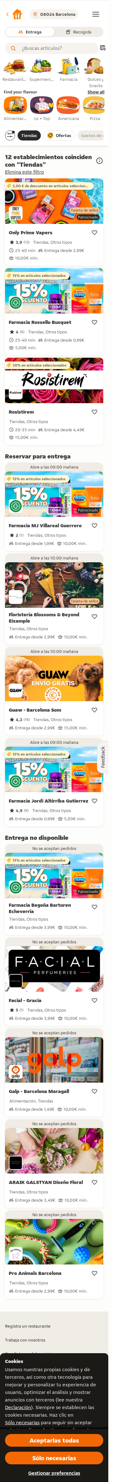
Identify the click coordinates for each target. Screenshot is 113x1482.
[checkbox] (16, 109)
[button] (14, 14)
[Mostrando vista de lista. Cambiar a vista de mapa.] (102, 48)
